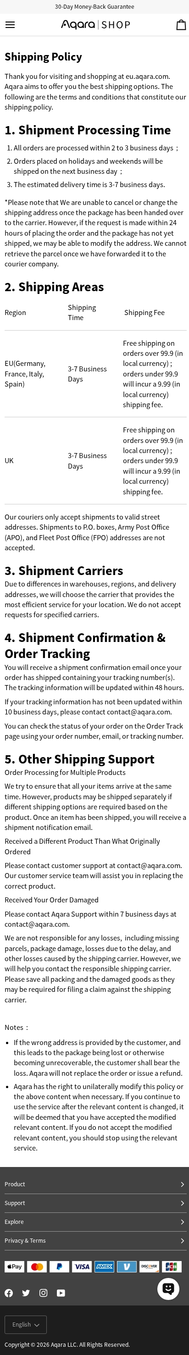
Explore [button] (14, 1222)
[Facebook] (9, 1293)
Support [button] (15, 1203)
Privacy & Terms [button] (25, 1240)
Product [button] (15, 1184)
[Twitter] (26, 1293)
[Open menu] (18, 25)
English (21, 1324)
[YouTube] (61, 1293)
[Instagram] (43, 1293)
